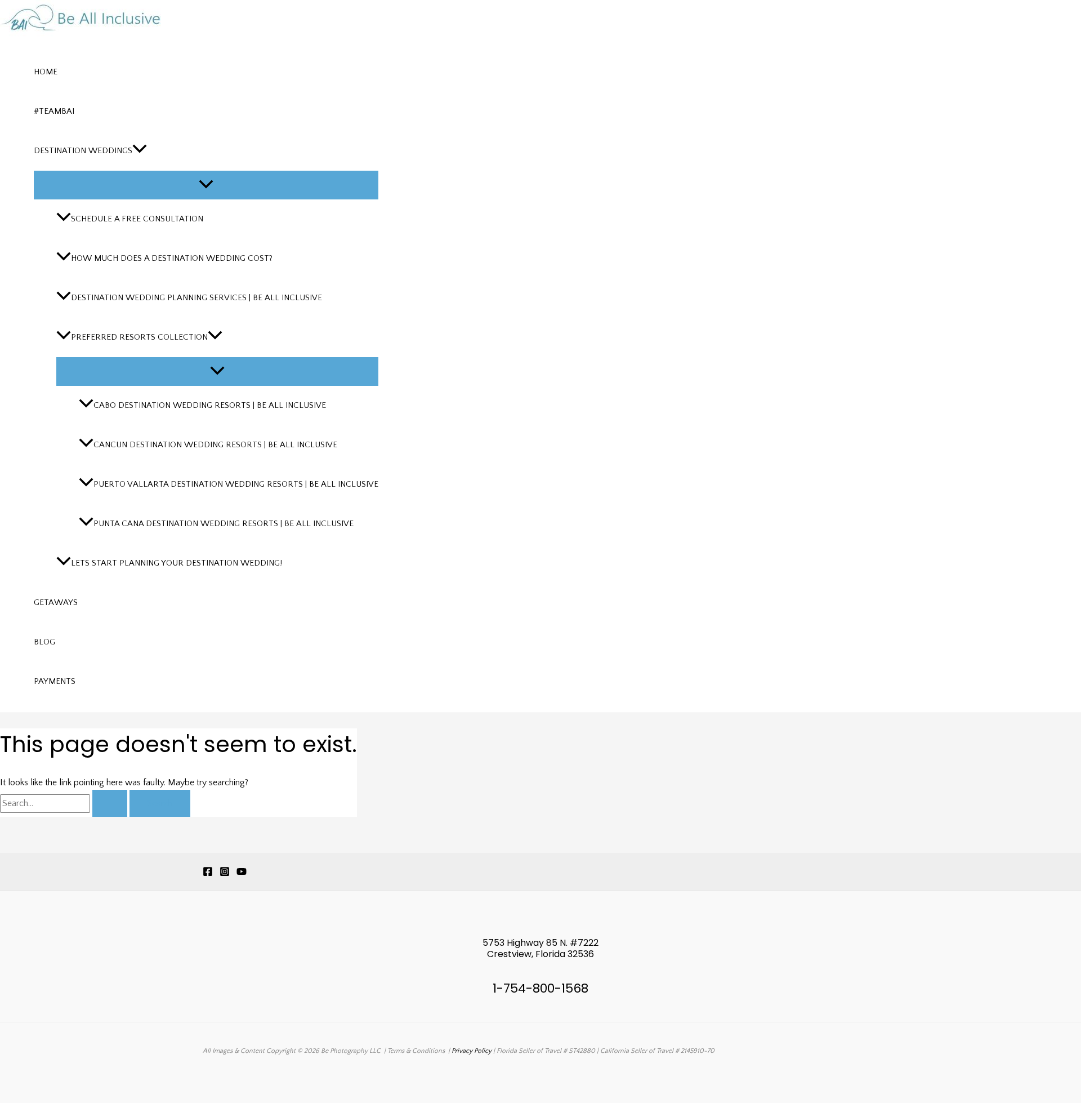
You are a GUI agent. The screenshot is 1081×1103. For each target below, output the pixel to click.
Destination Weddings (83, 150)
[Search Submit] (109, 803)
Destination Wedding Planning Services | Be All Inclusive (196, 298)
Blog (44, 642)
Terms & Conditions (416, 1051)
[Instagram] (225, 874)
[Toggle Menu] (206, 185)
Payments (54, 681)
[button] (139, 151)
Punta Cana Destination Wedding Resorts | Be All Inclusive (223, 523)
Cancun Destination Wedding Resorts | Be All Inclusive (215, 445)
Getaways (56, 602)
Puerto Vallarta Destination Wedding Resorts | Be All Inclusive (235, 484)
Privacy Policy (472, 1051)
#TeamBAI (54, 111)
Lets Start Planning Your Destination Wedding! (176, 563)
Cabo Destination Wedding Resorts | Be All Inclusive (209, 405)
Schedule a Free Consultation (137, 219)
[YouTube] (241, 874)
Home (45, 72)
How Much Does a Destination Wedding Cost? (172, 258)
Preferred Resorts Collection (139, 337)
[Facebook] (208, 874)
